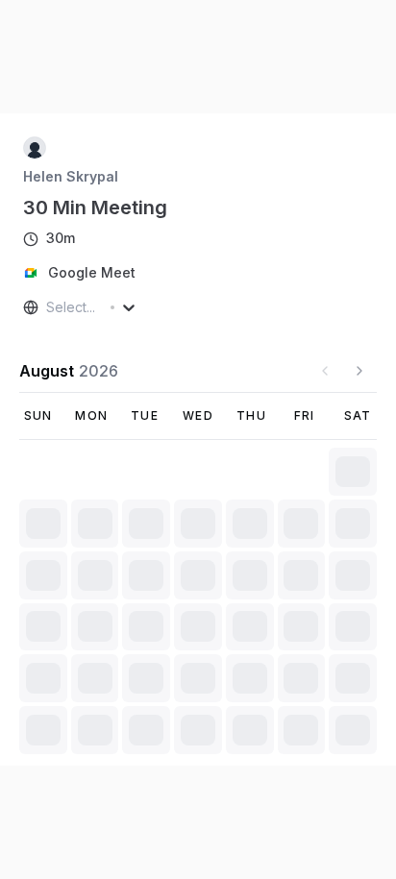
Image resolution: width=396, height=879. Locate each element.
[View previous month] (325, 371)
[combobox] (48, 307)
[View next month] (359, 371)
